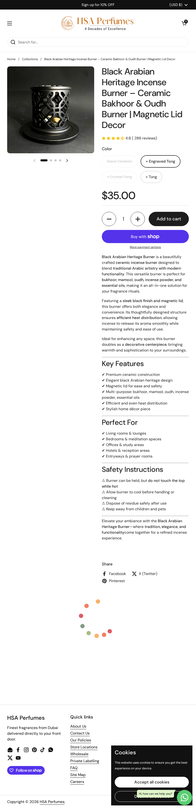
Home (11, 59)
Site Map (78, 774)
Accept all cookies (151, 782)
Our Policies (80, 740)
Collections (30, 59)
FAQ (73, 767)
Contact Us (80, 733)
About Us (78, 726)
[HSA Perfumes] (97, 23)
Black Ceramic (119, 161)
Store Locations (84, 747)
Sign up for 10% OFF (98, 5)
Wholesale (79, 753)
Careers (77, 781)
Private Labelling (84, 760)
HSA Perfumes (52, 801)
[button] (184, 23)
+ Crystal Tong (119, 176)
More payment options (145, 247)
